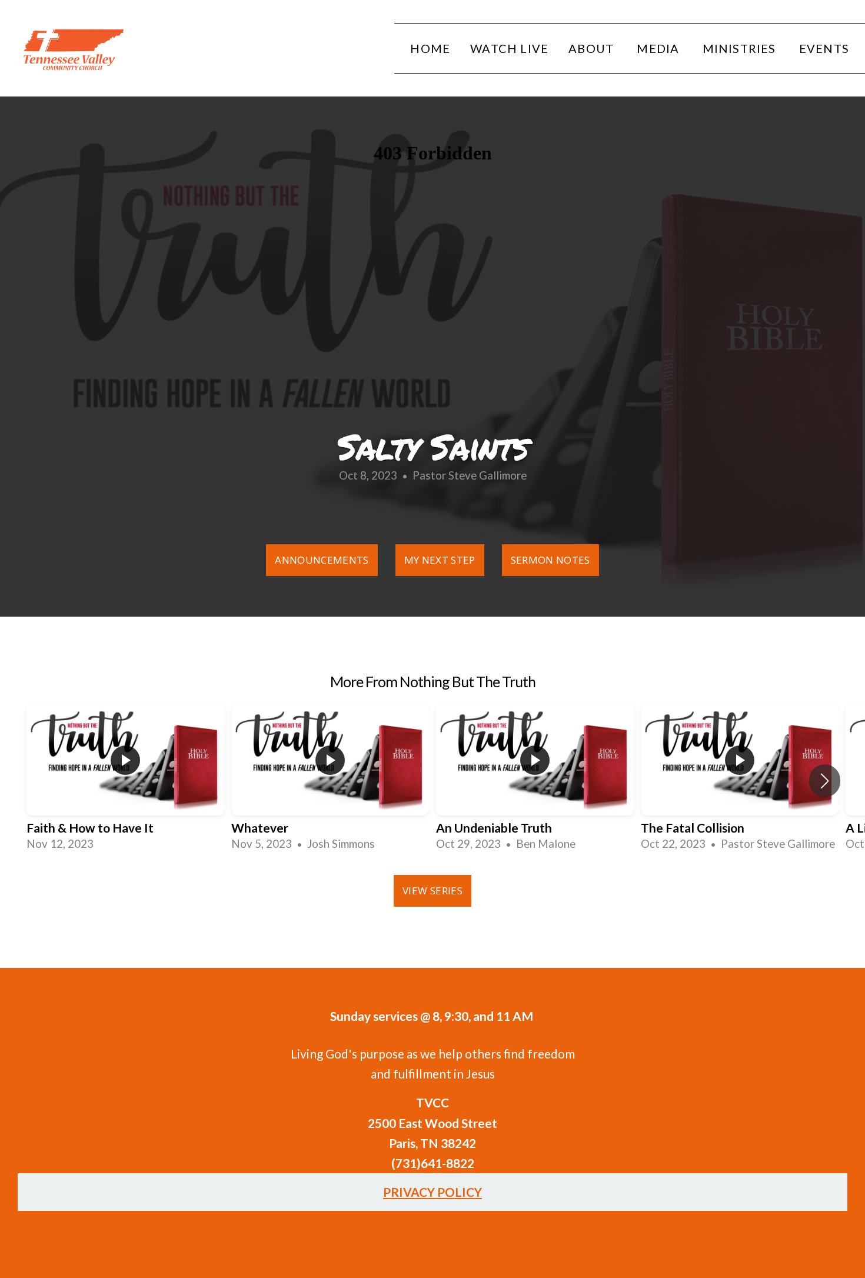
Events (824, 48)
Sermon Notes (550, 560)
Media (659, 48)
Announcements (321, 560)
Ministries (741, 48)
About (592, 48)
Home (430, 48)
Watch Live (509, 48)
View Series (432, 890)
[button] (825, 781)
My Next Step (439, 560)
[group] (125, 780)
